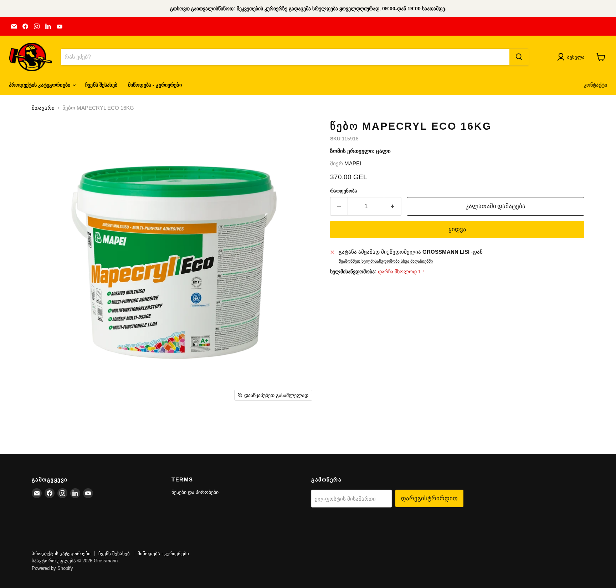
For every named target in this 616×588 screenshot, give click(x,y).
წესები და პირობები (195, 492)
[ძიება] (519, 57)
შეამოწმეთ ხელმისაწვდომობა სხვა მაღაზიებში (386, 261)
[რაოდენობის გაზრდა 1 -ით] (393, 206)
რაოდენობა (343, 191)
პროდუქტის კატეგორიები (40, 85)
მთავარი (43, 108)
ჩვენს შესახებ (101, 85)
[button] (572, 57)
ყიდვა (457, 229)
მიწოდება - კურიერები (155, 85)
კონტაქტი (595, 85)
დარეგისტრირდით (429, 498)
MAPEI (352, 163)
